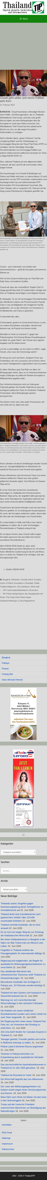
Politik (36, 583)
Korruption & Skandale (23, 583)
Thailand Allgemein (8, 586)
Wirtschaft (35, 586)
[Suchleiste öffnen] (43, 19)
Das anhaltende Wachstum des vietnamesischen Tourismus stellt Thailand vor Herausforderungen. (23, 974)
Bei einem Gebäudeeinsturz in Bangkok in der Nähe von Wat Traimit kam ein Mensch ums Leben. (23, 942)
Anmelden (6, 1125)
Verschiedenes (23, 586)
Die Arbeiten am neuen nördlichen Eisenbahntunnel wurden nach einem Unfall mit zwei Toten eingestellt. (23, 1014)
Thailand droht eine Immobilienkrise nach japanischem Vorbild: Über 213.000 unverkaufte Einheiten (21, 917)
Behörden (15, 579)
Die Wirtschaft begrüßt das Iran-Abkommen (22, 1079)
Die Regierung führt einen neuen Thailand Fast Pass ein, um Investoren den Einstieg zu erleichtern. (23, 1024)
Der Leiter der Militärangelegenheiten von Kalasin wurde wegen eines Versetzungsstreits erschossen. (23, 1089)
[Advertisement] (23, 46)
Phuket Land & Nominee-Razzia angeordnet (22, 1046)
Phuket (5, 668)
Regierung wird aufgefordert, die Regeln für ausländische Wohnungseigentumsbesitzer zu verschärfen (23, 964)
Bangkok (6, 579)
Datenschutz (8, 1149)
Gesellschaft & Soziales (31, 579)
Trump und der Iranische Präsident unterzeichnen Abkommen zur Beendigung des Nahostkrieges (23, 1107)
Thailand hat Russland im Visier (16, 1075)
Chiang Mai (7, 674)
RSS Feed (7, 1132)
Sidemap (6, 1138)
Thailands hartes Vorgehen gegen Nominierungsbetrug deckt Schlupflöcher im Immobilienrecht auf (22, 906)
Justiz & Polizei (6, 583)
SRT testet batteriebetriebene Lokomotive (20, 590)
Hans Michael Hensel (12, 680)
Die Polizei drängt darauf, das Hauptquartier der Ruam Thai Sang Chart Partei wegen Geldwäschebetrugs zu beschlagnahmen (21, 597)
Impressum (7, 1144)
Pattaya (5, 663)
